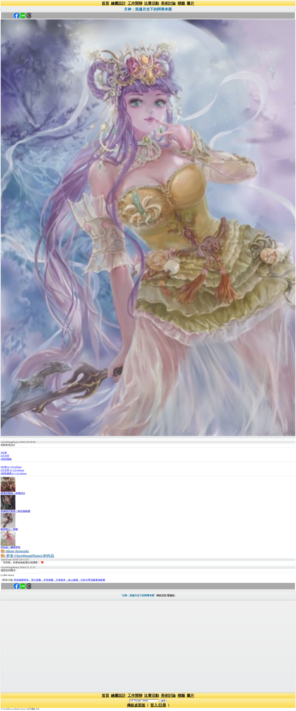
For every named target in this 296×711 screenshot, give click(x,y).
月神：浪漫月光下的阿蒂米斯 (148, 9)
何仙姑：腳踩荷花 (10, 547)
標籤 (181, 3)
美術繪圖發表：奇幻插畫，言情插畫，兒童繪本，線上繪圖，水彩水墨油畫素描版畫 (59, 580)
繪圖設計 (118, 3)
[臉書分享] (16, 15)
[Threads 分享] (29, 15)
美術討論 (168, 3)
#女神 (4, 452)
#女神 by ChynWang (11, 467)
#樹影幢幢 (6, 459)
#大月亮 (5, 456)
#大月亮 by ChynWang (12, 470)
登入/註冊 (158, 705)
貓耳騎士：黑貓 (9, 529)
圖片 (190, 3)
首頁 (105, 3)
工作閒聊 (135, 3)
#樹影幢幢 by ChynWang (14, 473)
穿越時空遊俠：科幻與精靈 (15, 511)
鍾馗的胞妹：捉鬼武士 (13, 493)
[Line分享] (23, 15)
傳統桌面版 (136, 705)
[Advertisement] (148, 646)
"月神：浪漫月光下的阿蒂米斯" (138, 595)
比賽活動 (151, 3)
